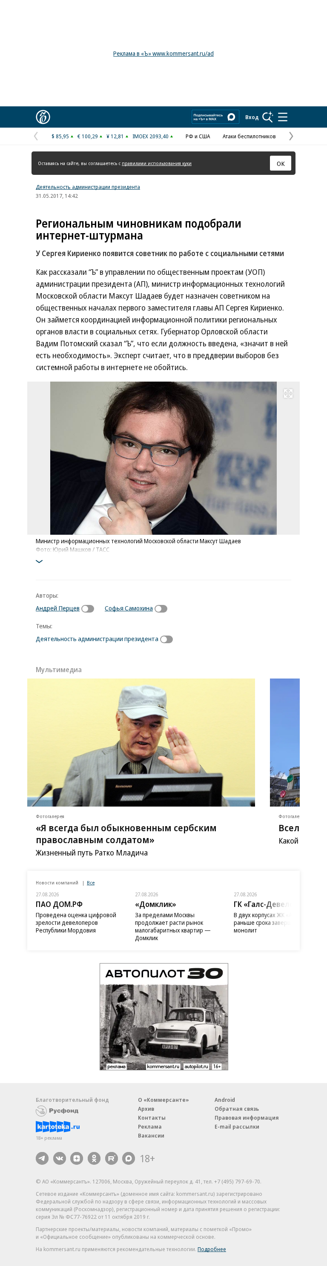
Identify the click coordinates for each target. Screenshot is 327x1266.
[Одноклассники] (94, 1158)
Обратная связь (237, 1108)
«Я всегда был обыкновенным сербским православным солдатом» (126, 833)
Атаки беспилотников (249, 136)
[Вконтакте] (59, 1158)
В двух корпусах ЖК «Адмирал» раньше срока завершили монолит (275, 922)
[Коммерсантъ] (43, 117)
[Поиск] (267, 117)
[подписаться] (89, 609)
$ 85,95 (60, 136)
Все (91, 882)
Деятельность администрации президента (88, 187)
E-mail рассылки (237, 1126)
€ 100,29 (87, 136)
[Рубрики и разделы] (282, 117)
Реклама (150, 1126)
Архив (146, 1108)
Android (225, 1099)
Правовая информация (247, 1117)
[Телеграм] (42, 1158)
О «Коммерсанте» (163, 1099)
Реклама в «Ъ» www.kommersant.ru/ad (163, 53)
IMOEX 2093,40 (150, 136)
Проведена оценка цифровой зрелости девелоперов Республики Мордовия (76, 922)
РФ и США (198, 136)
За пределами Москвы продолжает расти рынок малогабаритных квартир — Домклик (173, 926)
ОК (281, 163)
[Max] (128, 1158)
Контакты (152, 1117)
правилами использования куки (157, 163)
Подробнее (212, 1249)
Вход (252, 117)
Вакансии (151, 1135)
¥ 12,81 (115, 136)
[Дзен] (76, 1158)
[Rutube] (111, 1158)
